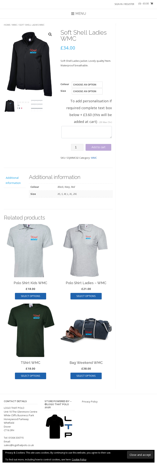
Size (63, 91)
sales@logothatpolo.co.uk (19, 445)
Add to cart (98, 147)
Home (7, 24)
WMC (14, 24)
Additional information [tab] (13, 180)
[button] (50, 34)
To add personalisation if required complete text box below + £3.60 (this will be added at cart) (89, 111)
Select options (30, 296)
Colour (65, 84)
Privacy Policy (90, 401)
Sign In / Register (124, 4)
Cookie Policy (79, 459)
